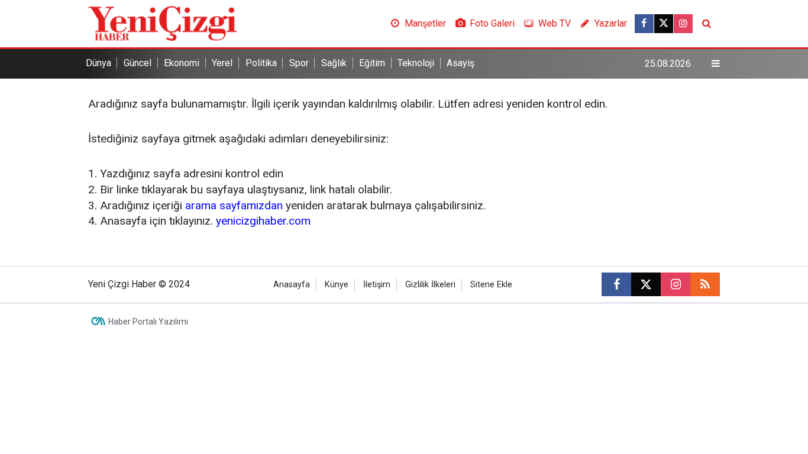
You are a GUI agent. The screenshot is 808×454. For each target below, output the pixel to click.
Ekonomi (181, 63)
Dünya (98, 63)
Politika (261, 63)
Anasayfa (291, 285)
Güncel (137, 63)
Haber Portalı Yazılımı (148, 321)
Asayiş (460, 63)
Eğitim (372, 63)
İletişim (376, 285)
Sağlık (334, 63)
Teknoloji (415, 63)
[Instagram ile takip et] (683, 23)
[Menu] (716, 64)
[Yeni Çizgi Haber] (162, 22)
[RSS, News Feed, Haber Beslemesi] (705, 284)
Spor (299, 63)
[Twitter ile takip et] (663, 23)
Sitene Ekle (491, 285)
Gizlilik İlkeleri (430, 285)
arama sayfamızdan (234, 205)
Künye (336, 285)
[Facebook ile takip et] (644, 23)
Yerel (222, 63)
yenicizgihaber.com (263, 221)
